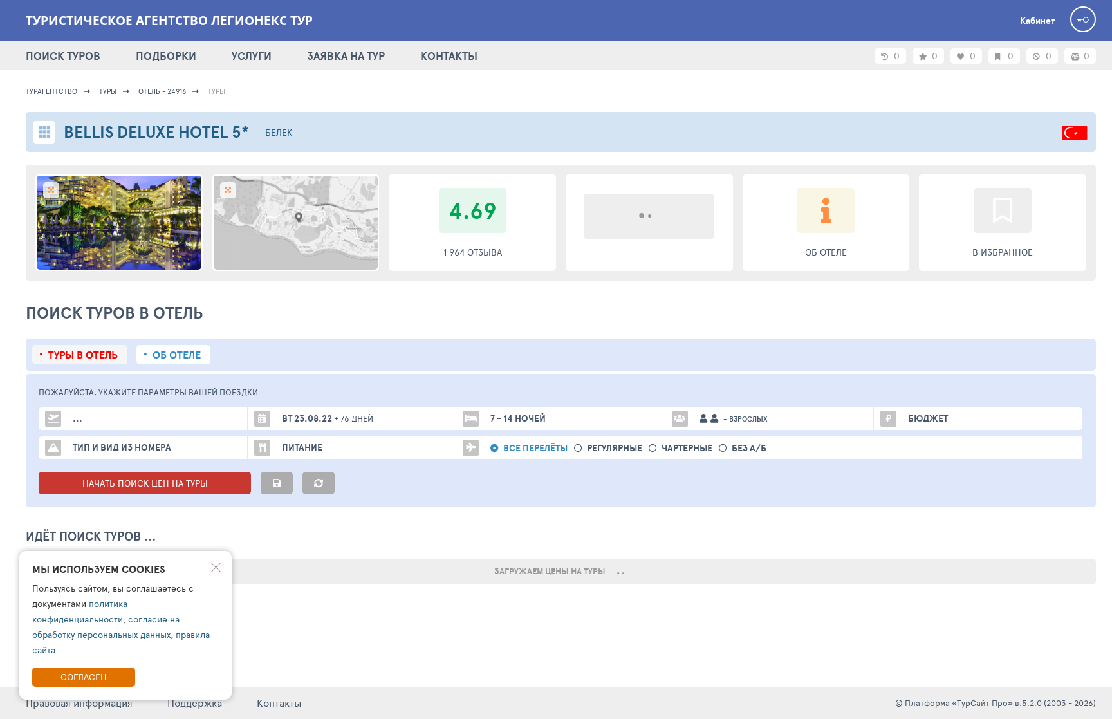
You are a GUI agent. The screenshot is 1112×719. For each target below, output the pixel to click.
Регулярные (614, 448)
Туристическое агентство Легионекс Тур (169, 20)
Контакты (279, 702)
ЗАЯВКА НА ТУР (346, 56)
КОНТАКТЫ (448, 56)
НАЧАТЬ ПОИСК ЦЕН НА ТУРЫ (145, 483)
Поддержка (194, 702)
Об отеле (177, 354)
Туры (107, 91)
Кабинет (1037, 20)
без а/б (749, 448)
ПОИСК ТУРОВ (63, 56)
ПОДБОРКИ (166, 56)
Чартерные (687, 448)
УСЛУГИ (252, 56)
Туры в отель (83, 354)
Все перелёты (535, 448)
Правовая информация (79, 702)
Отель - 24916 (162, 91)
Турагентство (51, 91)
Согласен (83, 677)
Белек (278, 132)
